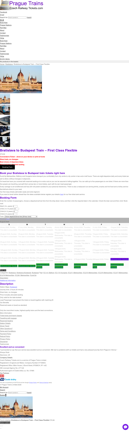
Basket (3, 395)
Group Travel (4, 326)
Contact (3, 33)
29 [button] (119, 259)
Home (2, 64)
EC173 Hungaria (61, 272)
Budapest (35, 272)
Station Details (5, 323)
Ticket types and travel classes (11, 315)
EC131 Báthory (48, 272)
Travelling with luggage (8, 318)
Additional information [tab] (8, 280)
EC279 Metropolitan (7, 275)
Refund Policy (5, 336)
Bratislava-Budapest (24, 272)
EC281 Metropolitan (22, 275)
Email (2, 15)
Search (29, 17)
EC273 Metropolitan (90, 272)
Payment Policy (5, 334)
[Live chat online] (125, 427)
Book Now (3, 22)
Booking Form (7, 167)
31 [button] (27, 266)
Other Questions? (6, 328)
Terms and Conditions (8, 331)
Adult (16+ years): (6, 206)
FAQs (2, 38)
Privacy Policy (5, 339)
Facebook (3, 12)
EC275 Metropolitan (105, 272)
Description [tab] (4, 278)
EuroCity (33, 275)
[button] (3, 219)
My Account (4, 387)
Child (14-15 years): (7, 209)
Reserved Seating (6, 321)
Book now (3, 270)
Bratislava (9, 64)
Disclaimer (4, 341)
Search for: (4, 17)
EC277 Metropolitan (120, 272)
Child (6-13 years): (6, 211)
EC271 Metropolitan (75, 272)
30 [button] (8, 266)
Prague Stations (5, 25)
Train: (2, 216)
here (61, 194)
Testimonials (4, 35)
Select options (5, 423)
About (2, 30)
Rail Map (3, 28)
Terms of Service (43, 382)
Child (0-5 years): (6, 214)
